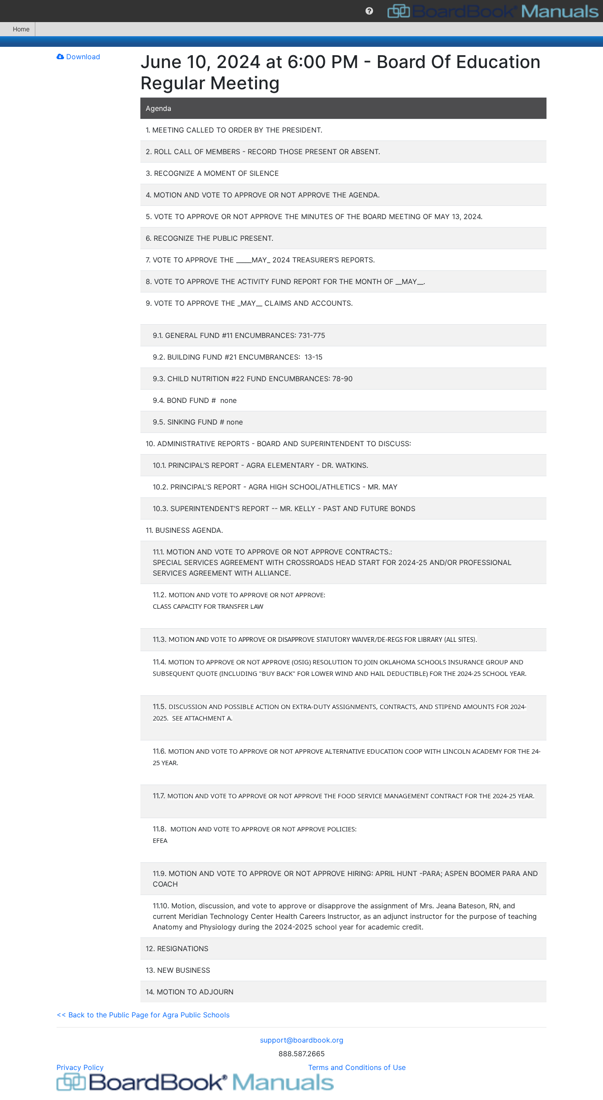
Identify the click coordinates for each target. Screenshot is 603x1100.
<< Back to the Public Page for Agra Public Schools (143, 1014)
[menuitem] (369, 11)
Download (82, 56)
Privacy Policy (80, 1067)
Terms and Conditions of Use (357, 1067)
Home (21, 29)
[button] (369, 11)
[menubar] (301, 11)
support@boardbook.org (301, 1040)
